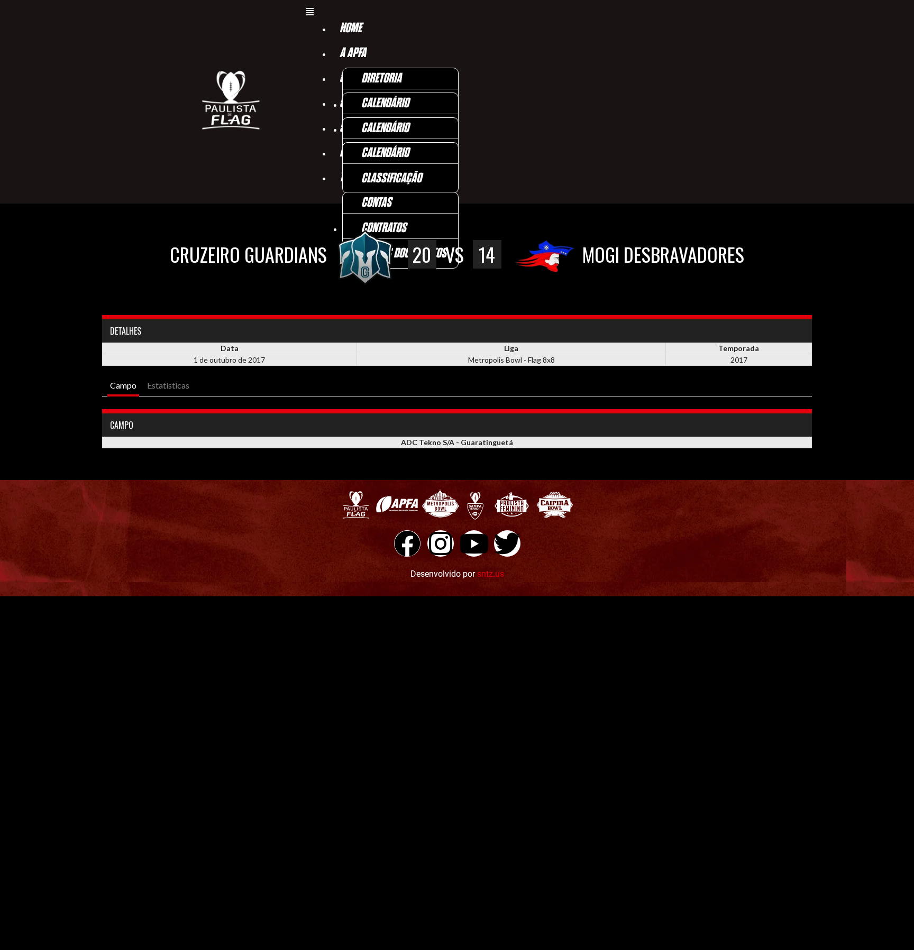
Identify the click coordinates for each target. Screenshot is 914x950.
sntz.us (490, 574)
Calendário (385, 103)
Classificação (391, 178)
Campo (123, 385)
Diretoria (381, 78)
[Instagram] (440, 543)
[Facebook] (407, 543)
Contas (376, 203)
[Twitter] (507, 543)
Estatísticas (168, 385)
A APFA (353, 53)
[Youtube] (474, 543)
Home (351, 28)
